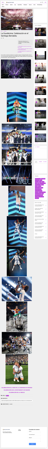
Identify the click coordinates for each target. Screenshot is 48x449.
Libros (34, 4)
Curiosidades (37, 180)
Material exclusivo (37, 184)
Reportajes (36, 192)
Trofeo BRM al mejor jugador (39, 196)
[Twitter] (42, 2)
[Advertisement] (8, 46)
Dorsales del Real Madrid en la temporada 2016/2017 (40, 139)
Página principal (19, 430)
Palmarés (39, 186)
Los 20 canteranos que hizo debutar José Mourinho (40, 127)
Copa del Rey (20, 4)
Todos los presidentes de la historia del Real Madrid (40, 80)
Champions (25, 4)
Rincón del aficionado (42, 192)
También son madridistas (39, 195)
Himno (40, 181)
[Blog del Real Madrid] (10, 2)
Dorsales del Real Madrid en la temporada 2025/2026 (40, 68)
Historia (43, 181)
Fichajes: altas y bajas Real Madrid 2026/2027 (40, 33)
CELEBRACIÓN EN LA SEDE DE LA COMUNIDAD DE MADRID (16, 387)
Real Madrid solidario (38, 189)
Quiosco (30, 4)
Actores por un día (38, 178)
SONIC (42, 193)
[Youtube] (40, 2)
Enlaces (3, 6)
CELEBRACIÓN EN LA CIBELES (17, 392)
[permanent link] (3, 38)
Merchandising (39, 4)
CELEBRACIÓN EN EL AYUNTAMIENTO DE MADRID (17, 390)
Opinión (11, 4)
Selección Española (38, 193)
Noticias (7, 4)
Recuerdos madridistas (38, 190)
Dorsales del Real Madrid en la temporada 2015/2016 (40, 92)
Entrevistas (36, 181)
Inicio (1, 31)
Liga (15, 4)
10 (36, 136)
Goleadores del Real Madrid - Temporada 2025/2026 (40, 116)
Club (2, 4)
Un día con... (37, 198)
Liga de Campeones (42, 183)
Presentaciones (37, 187)
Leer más (36, 48)
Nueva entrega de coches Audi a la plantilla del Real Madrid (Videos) (25, 49)
